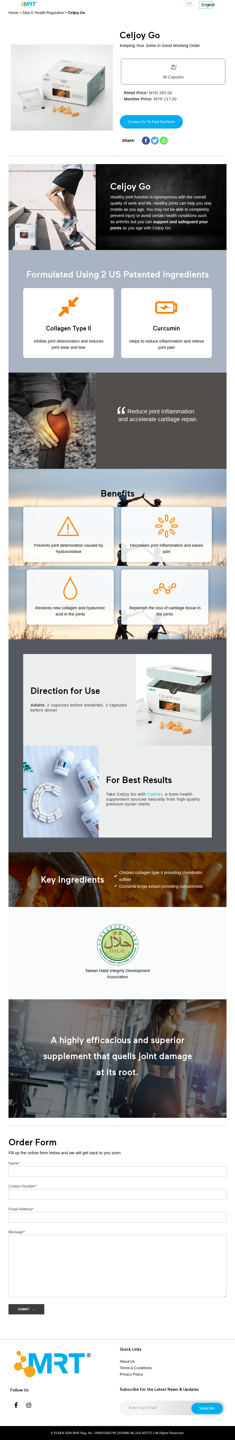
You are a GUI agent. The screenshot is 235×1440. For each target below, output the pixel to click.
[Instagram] (28, 1405)
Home (13, 13)
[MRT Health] (62, 1364)
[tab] (173, 72)
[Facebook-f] (16, 1405)
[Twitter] (155, 141)
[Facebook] (146, 141)
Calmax (154, 794)
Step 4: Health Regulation (43, 13)
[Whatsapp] (164, 141)
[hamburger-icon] (189, 3)
